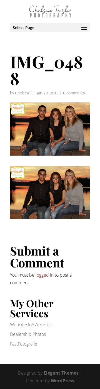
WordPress (62, 381)
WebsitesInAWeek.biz (31, 324)
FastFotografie (23, 344)
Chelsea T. (24, 93)
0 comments (74, 93)
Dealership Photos (28, 334)
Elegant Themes (61, 373)
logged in (45, 275)
